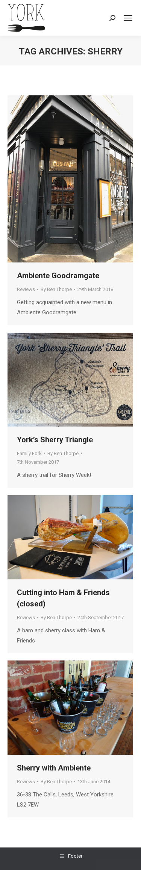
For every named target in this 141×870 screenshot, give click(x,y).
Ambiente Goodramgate (58, 275)
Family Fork (29, 453)
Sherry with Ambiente (54, 767)
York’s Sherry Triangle (55, 439)
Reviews (26, 289)
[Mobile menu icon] (128, 18)
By (56, 289)
